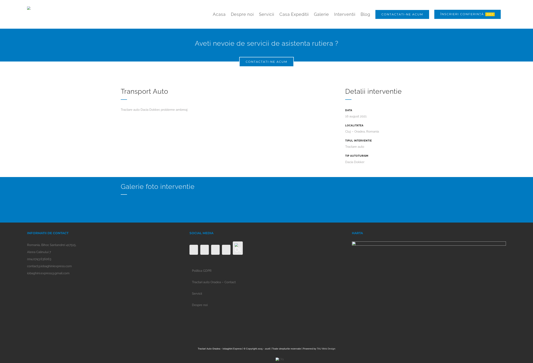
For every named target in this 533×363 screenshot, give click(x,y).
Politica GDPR (202, 271)
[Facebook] (193, 250)
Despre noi (200, 305)
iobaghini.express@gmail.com (48, 273)
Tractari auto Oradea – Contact (214, 282)
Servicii (197, 293)
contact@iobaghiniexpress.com (49, 266)
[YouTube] (215, 250)
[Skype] (226, 250)
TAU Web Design (326, 348)
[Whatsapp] (204, 250)
